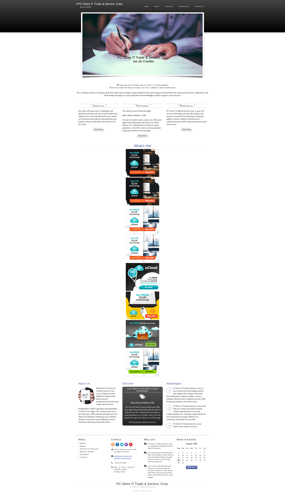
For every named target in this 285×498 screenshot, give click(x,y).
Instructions (183, 6)
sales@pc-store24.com (122, 458)
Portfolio (169, 6)
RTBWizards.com (146, 491)
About (156, 6)
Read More (98, 129)
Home (146, 6)
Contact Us (199, 6)
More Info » (191, 467)
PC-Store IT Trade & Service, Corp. (100, 4)
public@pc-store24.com (123, 456)
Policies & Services (89, 449)
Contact (84, 457)
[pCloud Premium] (142, 176)
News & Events (87, 452)
